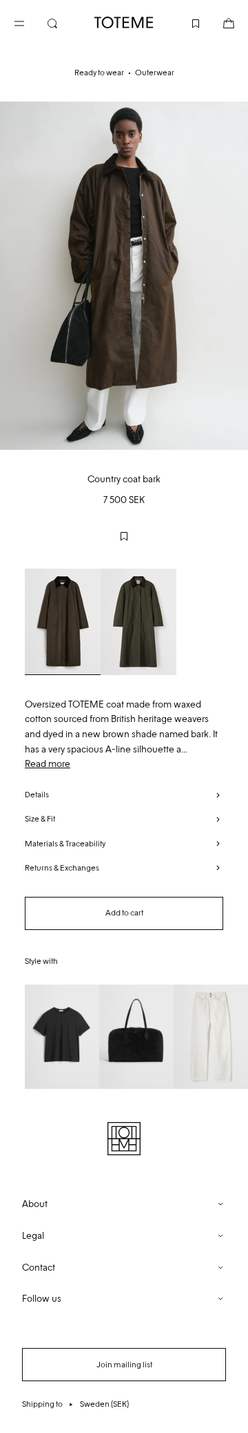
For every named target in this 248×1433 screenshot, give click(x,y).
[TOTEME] (124, 22)
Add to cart (124, 913)
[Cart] (217, 22)
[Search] (63, 22)
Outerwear (154, 72)
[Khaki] (138, 622)
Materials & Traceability (65, 843)
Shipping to (75, 1404)
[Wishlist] (184, 22)
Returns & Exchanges (62, 868)
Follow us (41, 1298)
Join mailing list (124, 1364)
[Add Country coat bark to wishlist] (124, 536)
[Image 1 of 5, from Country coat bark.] (124, 276)
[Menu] (30, 22)
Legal (33, 1236)
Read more (47, 764)
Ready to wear (99, 72)
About (35, 1204)
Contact (38, 1267)
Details (37, 794)
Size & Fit (40, 819)
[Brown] (63, 622)
